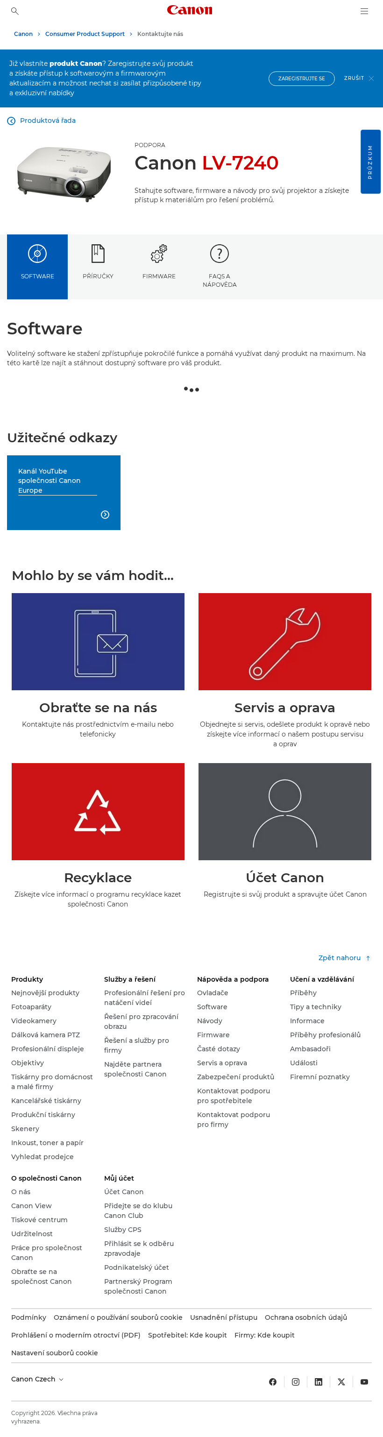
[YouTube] (364, 1382)
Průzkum (370, 161)
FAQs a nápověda (220, 280)
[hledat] (14, 11)
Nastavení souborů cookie (54, 1353)
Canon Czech (34, 1379)
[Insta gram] (295, 1382)
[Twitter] (341, 1382)
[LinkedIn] (318, 1382)
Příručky (98, 276)
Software (37, 276)
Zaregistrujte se (301, 79)
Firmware (159, 276)
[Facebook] (273, 1382)
